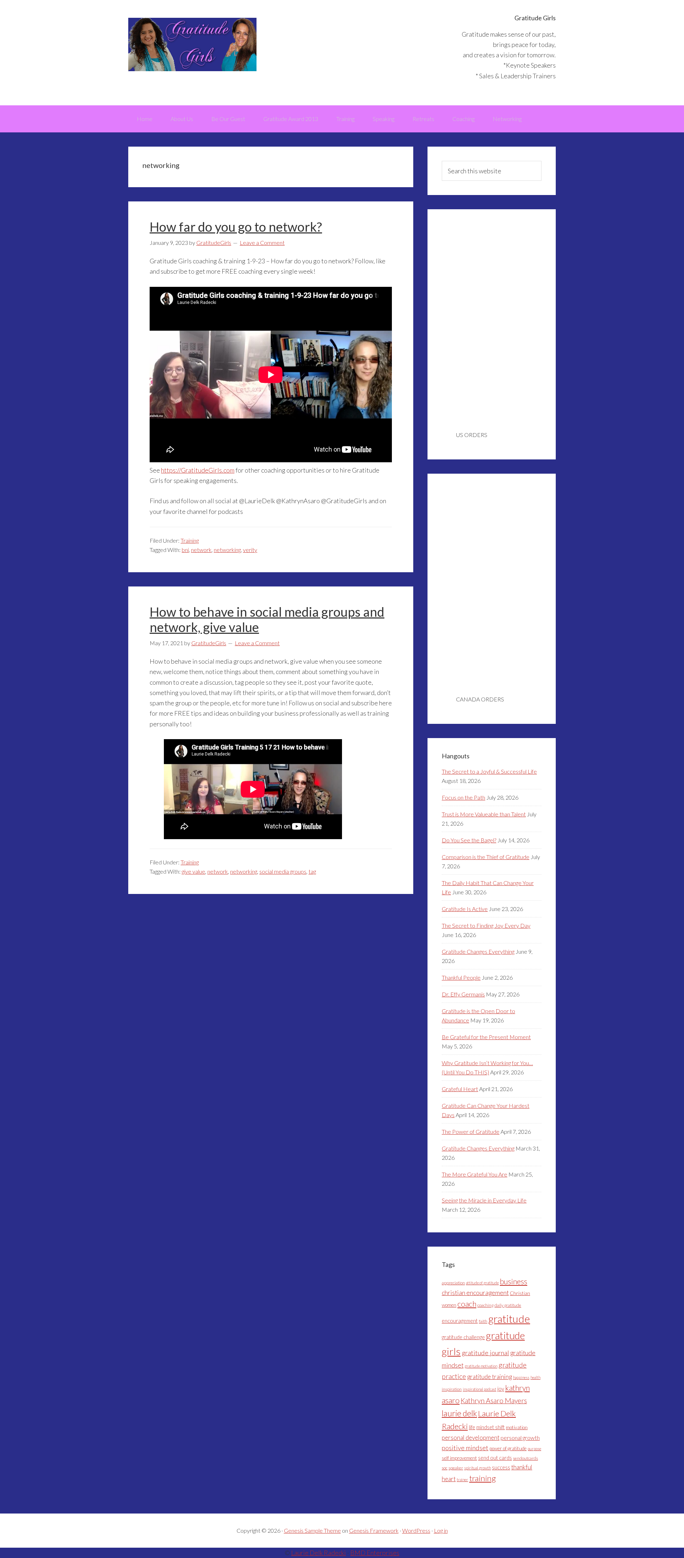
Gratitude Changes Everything (478, 951)
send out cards (495, 1458)
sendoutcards (525, 1458)
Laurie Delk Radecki (318, 1553)
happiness (521, 1377)
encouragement (460, 1321)
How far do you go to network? (236, 227)
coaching (485, 1305)
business (513, 1281)
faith (483, 1321)
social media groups (282, 871)
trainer (462, 1479)
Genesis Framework (374, 1530)
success (501, 1467)
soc (444, 1467)
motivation (517, 1427)
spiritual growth (477, 1467)
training (482, 1478)
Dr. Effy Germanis (463, 994)
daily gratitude (507, 1305)
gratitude (509, 1318)
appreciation (453, 1282)
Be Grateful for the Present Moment (486, 1036)
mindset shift (490, 1427)
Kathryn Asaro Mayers (494, 1400)
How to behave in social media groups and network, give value (267, 619)
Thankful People (461, 977)
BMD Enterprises (374, 1553)
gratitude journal (485, 1353)
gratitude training (489, 1376)
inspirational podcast (479, 1389)
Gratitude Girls (192, 44)
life (472, 1427)
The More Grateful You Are (474, 1174)
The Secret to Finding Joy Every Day (486, 925)
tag (312, 871)
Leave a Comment (262, 242)
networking (227, 549)
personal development (470, 1437)
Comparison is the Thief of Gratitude (485, 856)
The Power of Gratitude (470, 1131)
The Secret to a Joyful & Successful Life (489, 771)
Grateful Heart (460, 1088)
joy (500, 1389)
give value (193, 871)
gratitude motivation (481, 1366)
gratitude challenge (463, 1337)
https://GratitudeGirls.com (197, 470)
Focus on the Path (463, 797)
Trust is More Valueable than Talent (484, 814)
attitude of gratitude (482, 1282)
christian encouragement (475, 1292)
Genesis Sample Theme (312, 1530)
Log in (441, 1530)
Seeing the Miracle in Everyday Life (484, 1200)
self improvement (459, 1458)
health (535, 1377)
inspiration (452, 1389)
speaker (456, 1467)
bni (185, 549)
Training (190, 540)
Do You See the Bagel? (469, 840)
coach (466, 1304)
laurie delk (459, 1413)
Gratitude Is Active (465, 908)
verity (250, 549)
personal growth (520, 1437)
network (201, 549)
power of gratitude (508, 1448)
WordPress (416, 1530)
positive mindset (465, 1448)
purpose (534, 1448)
